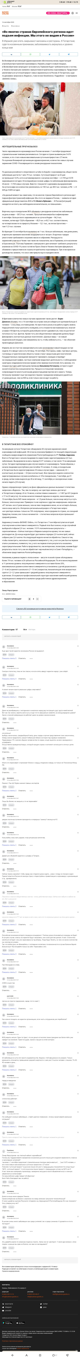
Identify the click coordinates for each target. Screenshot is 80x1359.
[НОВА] (57, 13)
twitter (45, 1304)
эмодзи (11, 654)
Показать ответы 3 (9, 954)
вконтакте (9, 1304)
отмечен (15, 241)
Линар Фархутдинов (10, 590)
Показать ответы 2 (9, 791)
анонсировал (48, 348)
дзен (45, 1307)
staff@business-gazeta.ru (61, 1294)
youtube (8, 1310)
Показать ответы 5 (9, 658)
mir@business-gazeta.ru (35, 1296)
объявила (35, 211)
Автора (31, 629)
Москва (14, 6)
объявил (14, 322)
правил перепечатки (23, 1348)
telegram (8, 1307)
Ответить (22, 658)
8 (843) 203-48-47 (33, 1294)
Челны (4, 6)
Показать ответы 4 (9, 679)
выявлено (32, 231)
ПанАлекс (10, 1150)
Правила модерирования (10, 1271)
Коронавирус (16, 26)
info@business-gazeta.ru (10, 1296)
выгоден (13, 366)
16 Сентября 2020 (8, 22)
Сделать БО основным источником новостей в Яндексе (40, 609)
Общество (6, 26)
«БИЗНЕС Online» (10, 594)
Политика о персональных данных (12, 1341)
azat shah (10, 996)
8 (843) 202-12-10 (8, 1294)
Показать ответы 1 (9, 697)
